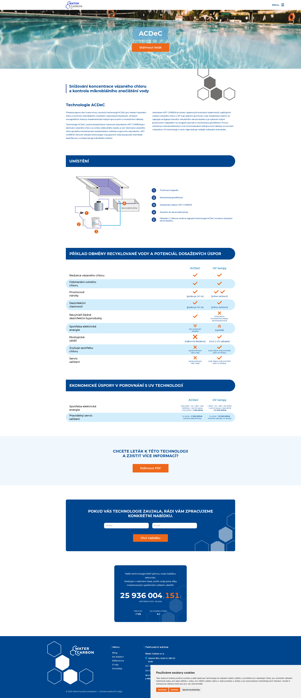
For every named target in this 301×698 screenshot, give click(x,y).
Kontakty (117, 668)
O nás (115, 664)
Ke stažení (118, 657)
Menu (278, 5)
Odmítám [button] (174, 690)
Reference (118, 660)
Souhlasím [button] (162, 690)
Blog (114, 653)
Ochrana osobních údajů (110, 691)
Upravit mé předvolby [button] (191, 690)
